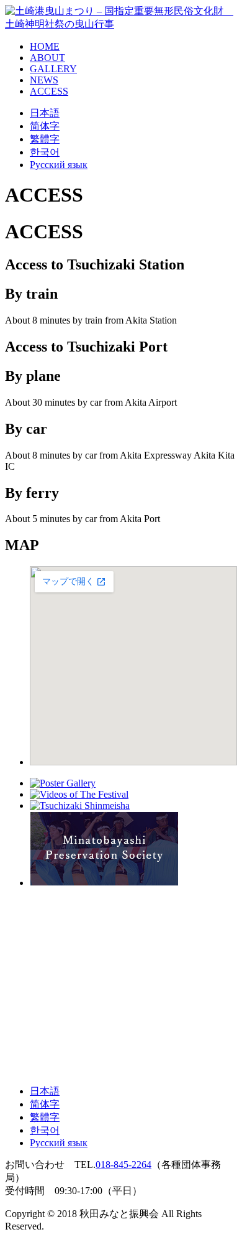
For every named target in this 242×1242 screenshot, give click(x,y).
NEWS (44, 80)
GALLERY (53, 68)
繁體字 (45, 139)
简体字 (45, 126)
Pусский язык (58, 164)
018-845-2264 (123, 1164)
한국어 (45, 152)
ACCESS (49, 91)
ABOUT (47, 57)
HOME (45, 46)
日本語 (45, 113)
